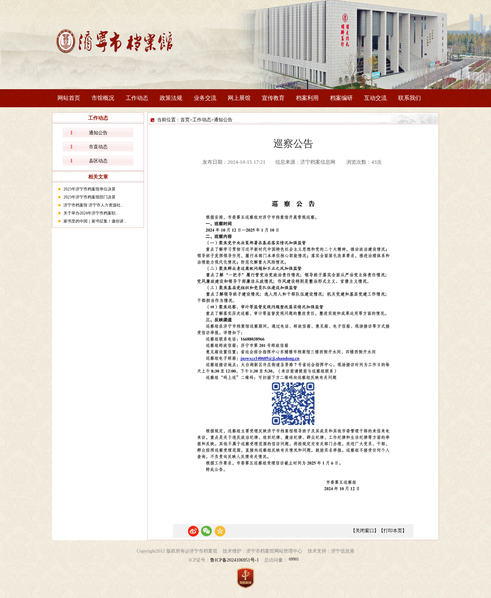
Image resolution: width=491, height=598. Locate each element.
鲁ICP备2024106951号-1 (234, 560)
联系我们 (409, 98)
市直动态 (98, 146)
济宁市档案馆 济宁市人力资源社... (93, 205)
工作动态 (137, 98)
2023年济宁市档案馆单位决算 (89, 189)
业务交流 (205, 98)
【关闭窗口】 (365, 530)
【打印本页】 (393, 530)
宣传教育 (273, 98)
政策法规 (171, 98)
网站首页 (68, 98)
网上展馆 (239, 98)
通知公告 (98, 132)
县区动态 (98, 160)
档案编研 (341, 98)
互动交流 (375, 98)
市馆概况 (103, 98)
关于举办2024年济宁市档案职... (91, 213)
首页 (185, 119)
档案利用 (307, 98)
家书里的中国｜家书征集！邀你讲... (95, 221)
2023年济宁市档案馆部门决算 (89, 197)
